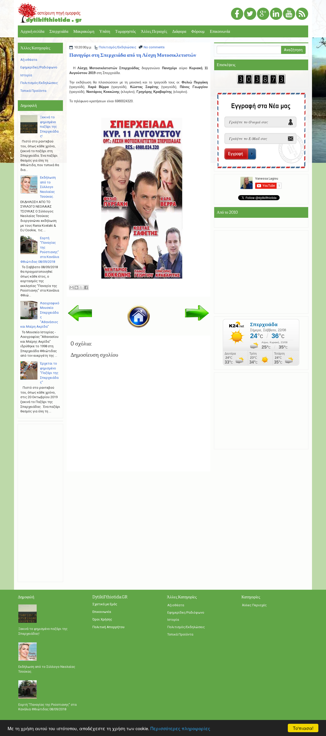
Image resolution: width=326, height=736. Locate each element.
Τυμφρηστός (125, 31)
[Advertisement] (40, 503)
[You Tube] (289, 14)
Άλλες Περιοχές (154, 31)
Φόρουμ (198, 31)
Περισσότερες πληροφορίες (180, 728)
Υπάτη (104, 31)
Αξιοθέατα (28, 60)
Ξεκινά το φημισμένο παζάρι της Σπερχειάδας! (49, 126)
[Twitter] (250, 14)
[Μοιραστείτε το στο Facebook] (86, 287)
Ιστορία (26, 75)
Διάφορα (179, 31)
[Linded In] (276, 14)
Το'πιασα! (303, 728)
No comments (154, 47)
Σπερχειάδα (58, 31)
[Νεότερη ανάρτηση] (80, 313)
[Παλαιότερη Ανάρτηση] (197, 312)
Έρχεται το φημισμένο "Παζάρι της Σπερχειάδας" (49, 373)
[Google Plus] (263, 14)
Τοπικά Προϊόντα (33, 91)
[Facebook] (237, 14)
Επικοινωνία (220, 31)
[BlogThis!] (76, 287)
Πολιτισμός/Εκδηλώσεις (117, 47)
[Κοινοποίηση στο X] (81, 287)
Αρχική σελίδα (32, 31)
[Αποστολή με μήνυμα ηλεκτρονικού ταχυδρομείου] (71, 287)
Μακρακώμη (83, 31)
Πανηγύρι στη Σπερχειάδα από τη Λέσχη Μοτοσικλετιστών (132, 55)
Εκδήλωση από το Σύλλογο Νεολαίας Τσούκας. (48, 187)
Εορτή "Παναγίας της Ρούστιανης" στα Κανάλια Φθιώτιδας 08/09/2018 (47, 707)
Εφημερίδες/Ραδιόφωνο (38, 67)
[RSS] (302, 14)
